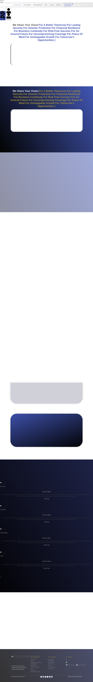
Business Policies (34, 656)
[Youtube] (52, 677)
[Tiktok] (50, 677)
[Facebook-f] (45, 677)
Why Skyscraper (17, 4)
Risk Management (37, 4)
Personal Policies (52, 656)
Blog (46, 4)
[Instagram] (41, 677)
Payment (58, 4)
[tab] (3, 15)
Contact (52, 4)
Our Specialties (27, 4)
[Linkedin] (43, 677)
